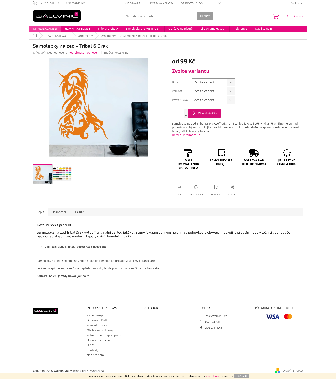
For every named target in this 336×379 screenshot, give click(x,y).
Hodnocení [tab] (59, 212)
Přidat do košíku (207, 113)
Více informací (213, 376)
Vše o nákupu (133, 3)
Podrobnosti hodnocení (84, 52)
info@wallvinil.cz (216, 316)
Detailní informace (184, 135)
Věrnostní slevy (192, 3)
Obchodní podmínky (100, 330)
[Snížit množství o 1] (186, 115)
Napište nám (95, 355)
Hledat (205, 16)
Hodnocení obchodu (100, 340)
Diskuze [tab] (79, 212)
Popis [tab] (40, 212)
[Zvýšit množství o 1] (186, 111)
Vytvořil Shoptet (293, 370)
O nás (91, 345)
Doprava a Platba (162, 3)
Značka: (116, 52)
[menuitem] (45, 29)
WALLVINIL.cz (213, 327)
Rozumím (242, 375)
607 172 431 (212, 321)
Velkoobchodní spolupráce (104, 335)
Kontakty (92, 350)
